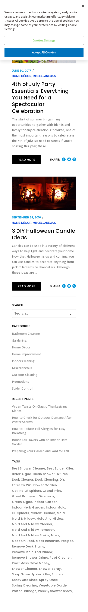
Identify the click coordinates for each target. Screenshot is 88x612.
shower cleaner (24, 569)
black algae (21, 474)
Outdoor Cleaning (24, 375)
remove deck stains (28, 546)
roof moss (20, 563)
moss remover (47, 541)
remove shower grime (30, 557)
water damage (24, 591)
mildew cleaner (43, 513)
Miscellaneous (44, 76)
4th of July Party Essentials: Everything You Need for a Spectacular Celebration (40, 98)
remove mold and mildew (32, 552)
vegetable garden (54, 585)
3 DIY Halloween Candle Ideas (43, 234)
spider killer (40, 574)
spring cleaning (24, 585)
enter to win (22, 485)
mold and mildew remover (33, 530)
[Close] (83, 6)
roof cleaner (60, 557)
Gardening (19, 340)
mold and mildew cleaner (32, 524)
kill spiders (20, 513)
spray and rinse (25, 580)
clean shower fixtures (50, 474)
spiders (57, 574)
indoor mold (55, 507)
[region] (44, 30)
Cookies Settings (44, 40)
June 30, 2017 (21, 70)
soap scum (21, 574)
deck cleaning (46, 479)
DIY (62, 479)
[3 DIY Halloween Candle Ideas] (44, 193)
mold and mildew (50, 518)
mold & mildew (23, 518)
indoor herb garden (28, 507)
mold (61, 513)
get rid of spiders (26, 491)
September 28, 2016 (26, 217)
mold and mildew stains (30, 535)
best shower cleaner (28, 468)
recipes (67, 541)
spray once (48, 580)
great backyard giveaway (33, 496)
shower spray (50, 569)
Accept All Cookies (44, 52)
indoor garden (46, 502)
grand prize (52, 491)
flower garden (45, 485)
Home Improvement (26, 354)
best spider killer (60, 468)
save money (39, 563)
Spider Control (22, 388)
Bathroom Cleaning (26, 334)
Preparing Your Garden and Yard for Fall (40, 451)
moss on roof (23, 541)
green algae (22, 502)
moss (55, 535)
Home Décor (21, 76)
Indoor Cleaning (23, 361)
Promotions (20, 382)
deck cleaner (22, 479)
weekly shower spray (55, 591)
